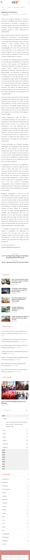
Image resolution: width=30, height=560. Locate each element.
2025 (3, 450)
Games (16, 506)
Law (16, 520)
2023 (3, 454)
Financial (16, 503)
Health (16, 510)
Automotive (16, 479)
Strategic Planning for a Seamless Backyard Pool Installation (18, 309)
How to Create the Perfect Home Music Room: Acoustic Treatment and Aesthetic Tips (20, 281)
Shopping (16, 540)
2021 (3, 459)
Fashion (16, 496)
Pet (16, 530)
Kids (16, 516)
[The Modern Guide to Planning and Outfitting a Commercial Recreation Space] (5, 291)
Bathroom (16, 482)
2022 (3, 457)
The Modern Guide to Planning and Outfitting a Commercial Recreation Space (19, 290)
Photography (16, 534)
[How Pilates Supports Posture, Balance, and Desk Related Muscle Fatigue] (5, 300)
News (16, 527)
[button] (3, 393)
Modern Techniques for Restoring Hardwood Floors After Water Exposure (20, 318)
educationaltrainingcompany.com (10, 247)
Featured (9, 7)
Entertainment (16, 489)
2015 (3, 468)
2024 (3, 452)
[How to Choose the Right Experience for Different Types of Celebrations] (15, 390)
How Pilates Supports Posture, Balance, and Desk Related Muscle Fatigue (19, 299)
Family (16, 492)
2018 (3, 466)
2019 (3, 464)
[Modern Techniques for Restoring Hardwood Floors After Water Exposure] (5, 319)
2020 (3, 461)
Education (16, 486)
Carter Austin (6, 14)
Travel (16, 544)
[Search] (28, 2)
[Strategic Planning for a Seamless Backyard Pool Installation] (5, 309)
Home (2, 7)
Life (16, 523)
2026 (3, 415)
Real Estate (16, 537)
